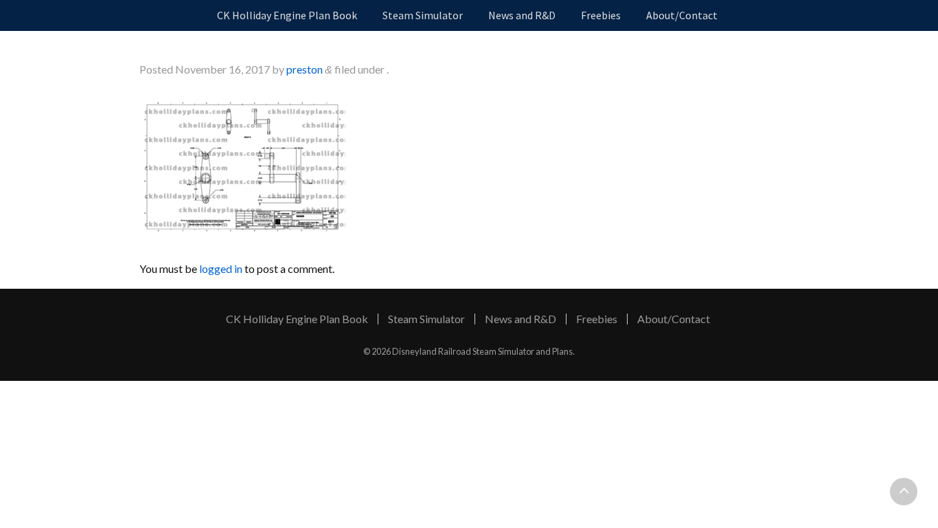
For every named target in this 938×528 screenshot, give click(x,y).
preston (304, 69)
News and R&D (522, 15)
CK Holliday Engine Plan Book (287, 15)
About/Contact (682, 15)
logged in (220, 268)
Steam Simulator (422, 15)
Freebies (601, 15)
